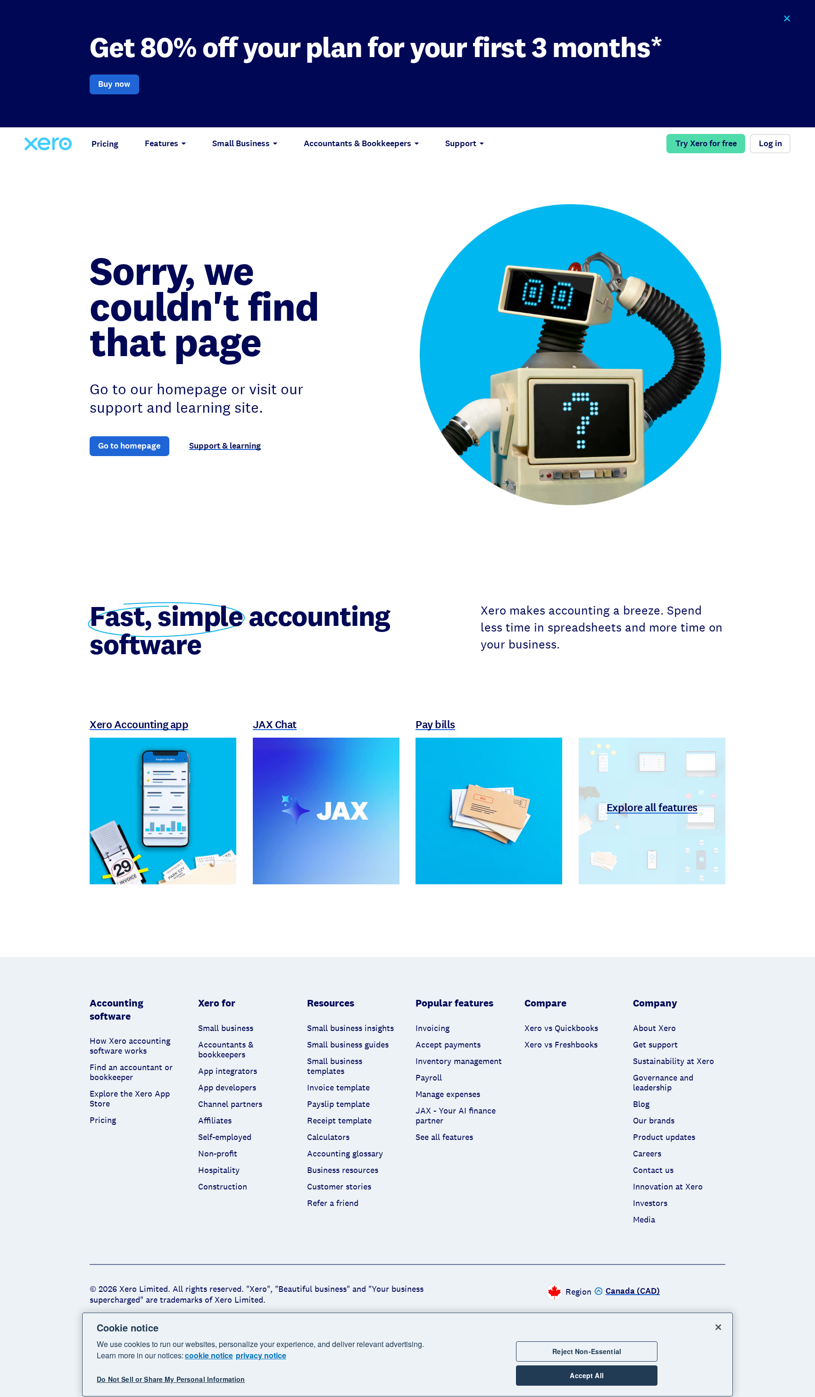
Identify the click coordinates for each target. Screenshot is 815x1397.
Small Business (241, 143)
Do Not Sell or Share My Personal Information (171, 1379)
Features (161, 143)
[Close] (718, 1327)
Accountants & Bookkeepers (357, 143)
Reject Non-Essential (586, 1351)
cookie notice (209, 1355)
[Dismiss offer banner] (786, 19)
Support (460, 143)
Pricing (104, 144)
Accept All (586, 1375)
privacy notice (261, 1355)
